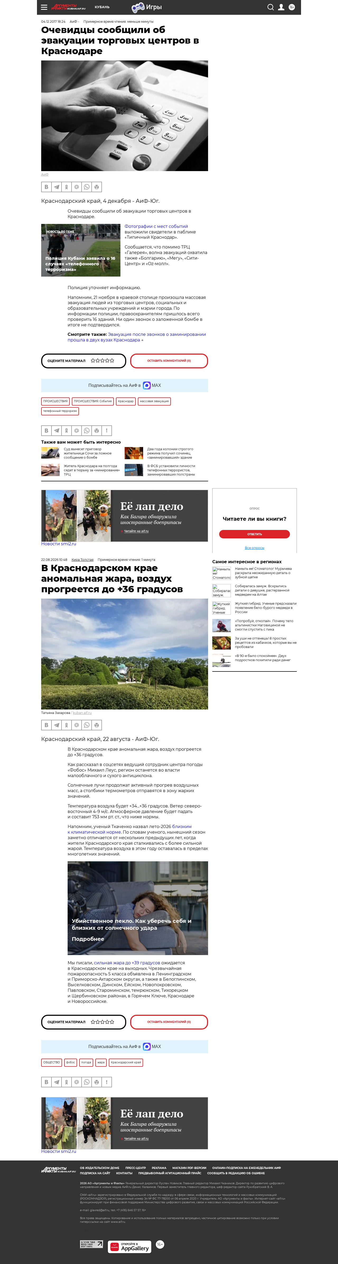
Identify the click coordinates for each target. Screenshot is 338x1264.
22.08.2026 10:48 (54, 560)
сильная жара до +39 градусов (127, 962)
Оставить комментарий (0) (169, 361)
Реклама (159, 1168)
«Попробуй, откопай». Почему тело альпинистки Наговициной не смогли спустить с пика (264, 625)
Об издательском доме (99, 1168)
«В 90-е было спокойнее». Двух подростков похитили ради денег (263, 658)
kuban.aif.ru (82, 713)
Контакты (124, 1173)
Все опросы (254, 547)
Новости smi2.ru (58, 543)
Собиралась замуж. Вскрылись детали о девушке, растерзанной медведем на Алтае (262, 590)
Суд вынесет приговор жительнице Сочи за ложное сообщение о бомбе (87, 453)
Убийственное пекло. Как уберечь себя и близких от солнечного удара (131, 924)
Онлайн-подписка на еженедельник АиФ (246, 1168)
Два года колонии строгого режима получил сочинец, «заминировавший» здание (170, 453)
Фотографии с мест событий (156, 226)
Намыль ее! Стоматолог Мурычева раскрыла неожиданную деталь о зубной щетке (263, 573)
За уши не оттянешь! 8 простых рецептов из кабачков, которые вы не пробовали (266, 642)
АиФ (45, 174)
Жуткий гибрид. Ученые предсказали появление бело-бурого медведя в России (266, 608)
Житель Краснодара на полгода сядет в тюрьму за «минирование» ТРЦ (92, 470)
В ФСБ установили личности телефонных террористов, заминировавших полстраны (171, 470)
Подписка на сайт (95, 1173)
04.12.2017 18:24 (53, 22)
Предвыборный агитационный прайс (169, 1173)
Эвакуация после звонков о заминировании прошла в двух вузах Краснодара (137, 337)
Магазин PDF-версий (189, 1168)
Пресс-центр (135, 1168)
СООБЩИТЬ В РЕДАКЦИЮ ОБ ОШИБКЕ (236, 1173)
